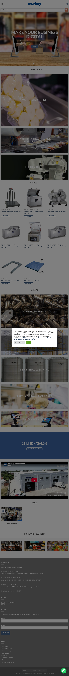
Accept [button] (28, 342)
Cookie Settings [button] (19, 342)
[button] (63, 670)
